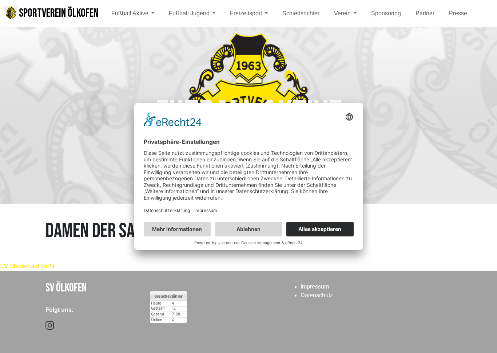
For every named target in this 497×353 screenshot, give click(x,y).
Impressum (315, 286)
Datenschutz (317, 295)
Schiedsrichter (300, 13)
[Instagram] (49, 327)
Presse (458, 13)
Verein (343, 13)
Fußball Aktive (130, 13)
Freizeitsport (246, 13)
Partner (425, 13)
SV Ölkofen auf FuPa (27, 266)
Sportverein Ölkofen (57, 13)
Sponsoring (386, 13)
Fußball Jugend (190, 13)
